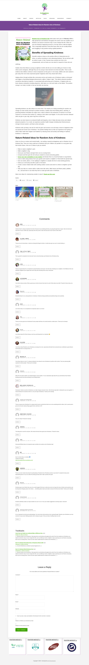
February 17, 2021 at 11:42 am (28, 252)
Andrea (22, 468)
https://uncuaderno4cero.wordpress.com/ (24, 460)
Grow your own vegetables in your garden (30, 156)
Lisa (21, 264)
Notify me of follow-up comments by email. (24, 620)
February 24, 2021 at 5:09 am (27, 427)
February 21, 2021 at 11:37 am (28, 317)
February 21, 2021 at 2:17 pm (27, 330)
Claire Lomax (24, 238)
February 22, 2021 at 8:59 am (27, 372)
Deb (21, 224)
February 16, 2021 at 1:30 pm (27, 239)
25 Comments (62, 28)
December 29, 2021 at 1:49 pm (28, 510)
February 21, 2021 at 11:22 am (28, 305)
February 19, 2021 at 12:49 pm (28, 279)
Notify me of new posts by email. (22, 625)
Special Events (28, 28)
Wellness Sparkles (26, 385)
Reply (17, 233)
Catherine (23, 278)
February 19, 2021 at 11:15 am (28, 265)
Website (17, 608)
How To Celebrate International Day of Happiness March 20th (29, 542)
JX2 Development (52, 660)
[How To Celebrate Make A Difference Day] (44, 192)
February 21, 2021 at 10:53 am (28, 292)
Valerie (22, 342)
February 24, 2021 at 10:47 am (28, 453)
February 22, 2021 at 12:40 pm (28, 415)
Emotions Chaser (25, 414)
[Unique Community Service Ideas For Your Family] (64, 192)
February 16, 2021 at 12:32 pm (28, 225)
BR (21, 452)
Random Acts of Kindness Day (41, 38)
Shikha (22, 426)
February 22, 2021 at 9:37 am (27, 386)
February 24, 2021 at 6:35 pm (27, 483)
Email (17, 601)
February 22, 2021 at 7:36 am (27, 343)
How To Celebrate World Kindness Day (22, 197)
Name (17, 594)
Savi (21, 304)
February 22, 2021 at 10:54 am (28, 400)
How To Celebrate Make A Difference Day (43, 197)
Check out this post (49, 174)
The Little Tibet (25, 251)
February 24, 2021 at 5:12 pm (27, 469)
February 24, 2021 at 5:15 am (27, 440)
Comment (17, 574)
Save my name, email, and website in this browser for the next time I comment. (33, 615)
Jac (21, 439)
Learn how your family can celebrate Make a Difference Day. (29, 533)
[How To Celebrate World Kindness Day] (24, 192)
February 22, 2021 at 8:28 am (27, 357)
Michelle (23, 356)
